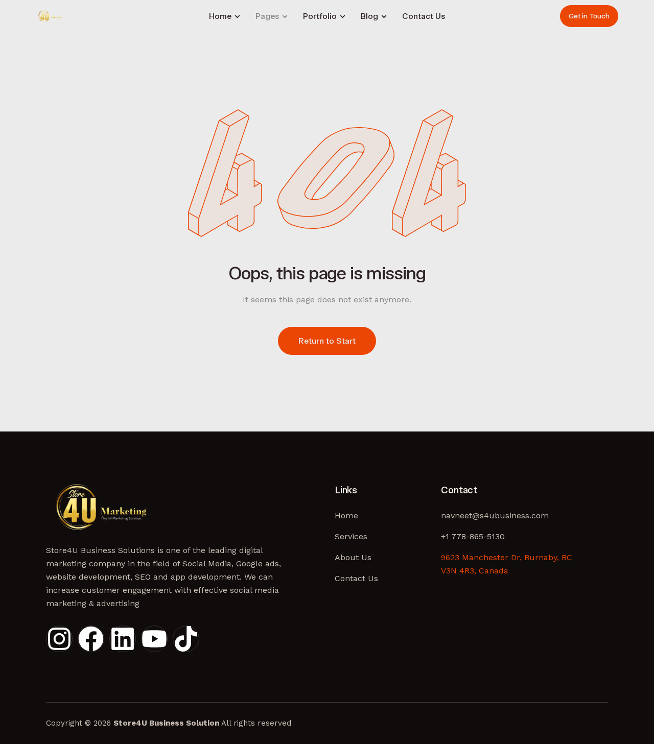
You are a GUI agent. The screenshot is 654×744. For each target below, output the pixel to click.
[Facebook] (91, 639)
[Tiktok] (186, 639)
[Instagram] (59, 639)
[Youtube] (154, 639)
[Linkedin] (122, 639)
